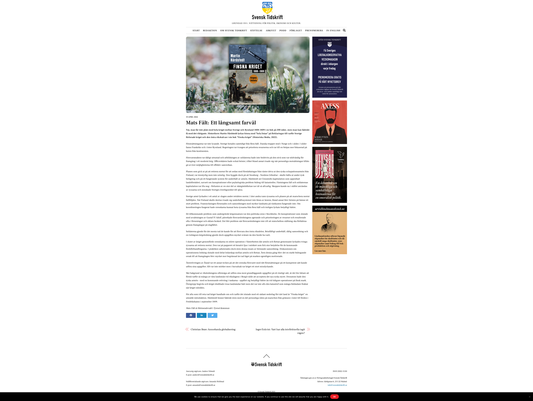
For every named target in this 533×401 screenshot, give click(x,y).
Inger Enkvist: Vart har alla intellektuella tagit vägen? (280, 331)
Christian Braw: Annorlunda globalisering (213, 329)
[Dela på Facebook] (190, 315)
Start (196, 30)
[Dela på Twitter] (212, 315)
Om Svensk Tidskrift (233, 30)
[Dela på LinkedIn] (201, 315)
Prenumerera (314, 30)
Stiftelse (256, 30)
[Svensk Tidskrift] (267, 18)
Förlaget (296, 30)
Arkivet (271, 30)
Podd (282, 30)
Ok (334, 397)
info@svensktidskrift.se (337, 385)
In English (333, 30)
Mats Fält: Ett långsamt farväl (221, 122)
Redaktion (210, 30)
